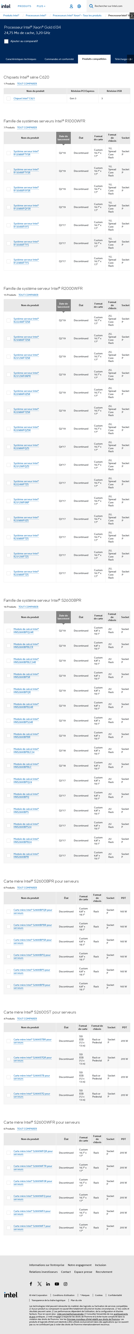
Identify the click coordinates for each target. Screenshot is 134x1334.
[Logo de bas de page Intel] (11, 1294)
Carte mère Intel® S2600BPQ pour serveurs (32, 956)
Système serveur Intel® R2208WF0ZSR (26, 392)
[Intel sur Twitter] (40, 1284)
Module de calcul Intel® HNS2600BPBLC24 (26, 750)
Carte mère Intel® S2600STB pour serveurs (32, 1077)
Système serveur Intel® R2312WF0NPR (26, 374)
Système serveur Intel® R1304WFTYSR (26, 171)
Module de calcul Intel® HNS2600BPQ (26, 795)
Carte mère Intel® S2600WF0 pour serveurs (32, 1213)
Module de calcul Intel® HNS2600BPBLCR (26, 646)
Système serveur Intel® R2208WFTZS (26, 573)
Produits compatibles (94, 59)
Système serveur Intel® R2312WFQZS (26, 465)
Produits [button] (24, 6)
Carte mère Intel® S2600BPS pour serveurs (32, 971)
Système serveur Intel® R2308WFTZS (26, 537)
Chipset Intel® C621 (24, 98)
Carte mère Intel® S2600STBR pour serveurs (32, 1041)
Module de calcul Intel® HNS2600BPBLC (26, 765)
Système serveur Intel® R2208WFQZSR (26, 428)
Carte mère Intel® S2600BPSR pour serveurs (33, 941)
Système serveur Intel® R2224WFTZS (26, 483)
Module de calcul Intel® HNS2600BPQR (26, 690)
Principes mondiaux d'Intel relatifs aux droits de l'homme (93, 1319)
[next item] (132, 15)
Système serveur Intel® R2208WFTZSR (26, 410)
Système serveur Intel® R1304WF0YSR (26, 189)
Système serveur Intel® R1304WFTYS (26, 243)
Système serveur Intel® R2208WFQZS (26, 447)
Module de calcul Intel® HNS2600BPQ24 (26, 780)
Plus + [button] (41, 6)
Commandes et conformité (59, 59)
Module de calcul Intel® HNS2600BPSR (26, 676)
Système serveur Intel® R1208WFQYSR (26, 207)
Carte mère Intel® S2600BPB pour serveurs (32, 986)
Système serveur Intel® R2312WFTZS (26, 555)
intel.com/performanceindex (70, 1314)
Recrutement (104, 1272)
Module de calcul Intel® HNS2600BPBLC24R (26, 660)
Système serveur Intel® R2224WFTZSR (26, 320)
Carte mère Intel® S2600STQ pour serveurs (32, 1095)
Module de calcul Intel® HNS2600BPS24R (26, 720)
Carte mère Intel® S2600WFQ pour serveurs (32, 1197)
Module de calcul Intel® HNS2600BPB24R (26, 706)
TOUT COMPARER (27, 83)
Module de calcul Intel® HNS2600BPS (26, 810)
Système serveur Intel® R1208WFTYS (26, 261)
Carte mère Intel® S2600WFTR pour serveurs (33, 1167)
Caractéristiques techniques (21, 59)
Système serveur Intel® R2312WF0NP (26, 501)
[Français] (79, 6)
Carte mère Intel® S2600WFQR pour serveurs (33, 1153)
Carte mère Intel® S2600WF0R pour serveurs (33, 1183)
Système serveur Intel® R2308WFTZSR (26, 338)
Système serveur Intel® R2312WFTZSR (26, 356)
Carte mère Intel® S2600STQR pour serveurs (33, 1059)
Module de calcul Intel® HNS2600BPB (26, 855)
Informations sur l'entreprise (46, 1265)
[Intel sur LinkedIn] (48, 1284)
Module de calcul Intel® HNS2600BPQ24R (26, 630)
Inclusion (100, 1265)
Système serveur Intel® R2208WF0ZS (26, 519)
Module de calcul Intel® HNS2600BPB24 (26, 840)
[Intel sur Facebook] (31, 1284)
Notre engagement (80, 1265)
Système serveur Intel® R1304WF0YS (26, 225)
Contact (66, 1272)
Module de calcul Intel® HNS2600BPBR (26, 735)
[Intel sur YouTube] (57, 1284)
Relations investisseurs (43, 1272)
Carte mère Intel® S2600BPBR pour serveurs (33, 926)
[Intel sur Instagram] (65, 1284)
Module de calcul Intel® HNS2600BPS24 (26, 825)
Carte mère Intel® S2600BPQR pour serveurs (33, 911)
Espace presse (83, 1272)
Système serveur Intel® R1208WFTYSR (26, 153)
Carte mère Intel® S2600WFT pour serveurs (32, 1227)
